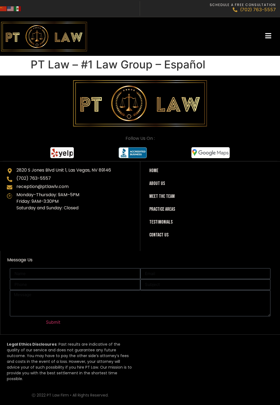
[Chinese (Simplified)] (3, 8)
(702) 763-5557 (258, 9)
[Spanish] (17, 8)
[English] (10, 8)
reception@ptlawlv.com (42, 186)
